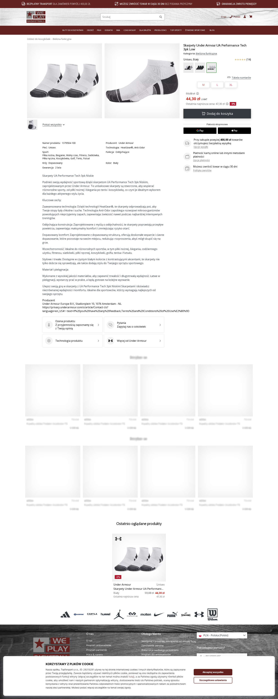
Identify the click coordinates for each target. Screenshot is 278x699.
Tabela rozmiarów (241, 77)
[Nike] (159, 614)
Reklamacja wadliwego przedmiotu (160, 650)
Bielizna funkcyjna (62, 39)
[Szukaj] (161, 17)
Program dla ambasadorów (156, 654)
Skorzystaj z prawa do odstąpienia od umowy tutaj (168, 641)
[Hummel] (105, 614)
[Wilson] (212, 614)
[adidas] (65, 614)
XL (231, 85)
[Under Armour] (199, 614)
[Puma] (172, 614)
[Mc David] (132, 614)
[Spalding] (186, 614)
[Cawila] (92, 614)
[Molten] (145, 614)
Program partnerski (96, 650)
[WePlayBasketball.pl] (56, 649)
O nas (223, 17)
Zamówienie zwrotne (152, 645)
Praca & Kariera (94, 655)
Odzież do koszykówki (38, 39)
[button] (155, 17)
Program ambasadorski (98, 645)
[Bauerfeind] (78, 614)
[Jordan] (119, 614)
